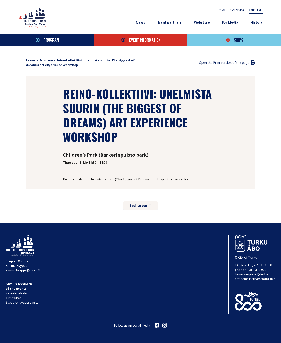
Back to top (138, 205)
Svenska (237, 10)
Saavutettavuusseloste (22, 302)
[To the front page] (32, 17)
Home (30, 60)
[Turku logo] (255, 243)
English (256, 10)
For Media (230, 22)
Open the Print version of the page (224, 62)
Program (51, 39)
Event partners (169, 22)
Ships (238, 39)
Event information (145, 39)
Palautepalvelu (16, 293)
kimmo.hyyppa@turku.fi (23, 270)
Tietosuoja (13, 298)
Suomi (220, 10)
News (140, 22)
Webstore (202, 22)
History (257, 22)
